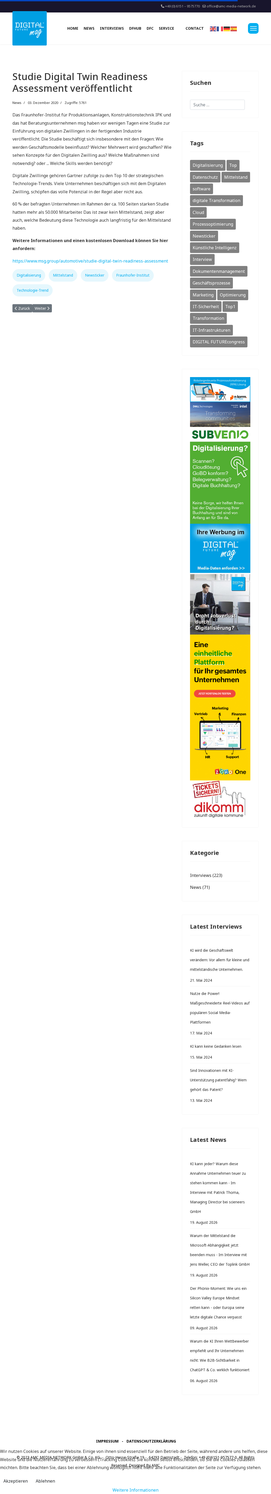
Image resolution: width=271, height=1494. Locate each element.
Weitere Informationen (135, 1490)
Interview (202, 259)
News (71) (200, 887)
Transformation (208, 318)
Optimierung (233, 295)
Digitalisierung (29, 275)
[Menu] (253, 28)
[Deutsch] (227, 28)
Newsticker (94, 275)
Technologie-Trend (32, 290)
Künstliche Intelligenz (215, 248)
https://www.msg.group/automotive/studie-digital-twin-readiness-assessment (90, 261)
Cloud (198, 212)
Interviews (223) (206, 875)
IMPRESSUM (107, 1441)
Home (72, 28)
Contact (195, 28)
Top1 (230, 306)
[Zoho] (220, 707)
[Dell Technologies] (220, 414)
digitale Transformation (216, 200)
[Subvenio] (220, 475)
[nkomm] (220, 389)
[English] (213, 28)
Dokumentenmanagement (219, 271)
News (89, 28)
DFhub (135, 28)
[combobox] (217, 105)
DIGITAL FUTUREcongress (219, 342)
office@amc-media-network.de (231, 6)
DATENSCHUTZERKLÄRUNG (151, 1441)
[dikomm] (220, 799)
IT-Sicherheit (206, 306)
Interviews (112, 28)
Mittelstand (63, 275)
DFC (150, 28)
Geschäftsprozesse (211, 283)
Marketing (203, 295)
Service (166, 28)
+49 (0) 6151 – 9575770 (182, 6)
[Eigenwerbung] (220, 549)
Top (233, 165)
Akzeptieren (15, 1481)
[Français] (220, 28)
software (201, 189)
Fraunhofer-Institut (133, 275)
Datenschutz (205, 177)
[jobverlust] (220, 604)
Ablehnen (45, 1481)
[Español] (234, 28)
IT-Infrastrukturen (211, 330)
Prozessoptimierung (213, 224)
